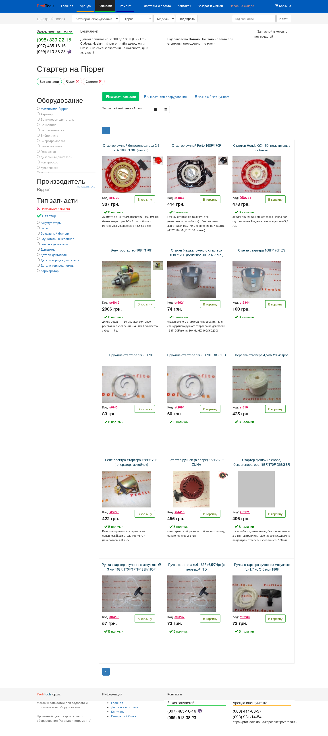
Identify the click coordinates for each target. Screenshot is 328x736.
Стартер (92, 81)
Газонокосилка (51, 146)
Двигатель (47, 249)
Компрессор (49, 162)
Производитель (66, 184)
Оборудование (60, 100)
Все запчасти (49, 81)
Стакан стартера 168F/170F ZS (261, 250)
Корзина (284, 5)
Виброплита (49, 135)
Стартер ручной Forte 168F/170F (196, 145)
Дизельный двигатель (56, 157)
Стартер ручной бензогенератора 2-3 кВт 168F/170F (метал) (131, 147)
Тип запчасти (57, 200)
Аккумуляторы (50, 222)
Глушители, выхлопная (57, 238)
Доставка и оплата (157, 5)
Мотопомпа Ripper (54, 108)
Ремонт (125, 5)
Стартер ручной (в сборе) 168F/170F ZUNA (196, 462)
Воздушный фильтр (54, 233)
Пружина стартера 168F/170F (131, 355)
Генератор (48, 151)
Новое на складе (242, 5)
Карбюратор (49, 270)
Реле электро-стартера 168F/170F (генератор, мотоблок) (131, 462)
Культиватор (49, 167)
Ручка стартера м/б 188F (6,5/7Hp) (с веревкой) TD (196, 566)
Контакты (184, 5)
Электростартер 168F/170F (131, 250)
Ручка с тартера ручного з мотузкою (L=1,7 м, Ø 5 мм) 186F (262, 566)
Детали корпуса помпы (57, 265)
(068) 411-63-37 (247, 711)
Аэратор (46, 114)
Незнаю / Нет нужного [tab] (213, 96)
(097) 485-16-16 (51, 45)
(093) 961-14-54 (247, 717)
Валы (44, 228)
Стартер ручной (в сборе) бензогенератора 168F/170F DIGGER (261, 462)
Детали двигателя (53, 254)
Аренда (85, 5)
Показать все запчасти (55, 209)
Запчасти (105, 5)
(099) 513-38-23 (51, 51)
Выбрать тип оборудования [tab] (167, 96)
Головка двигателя (54, 244)
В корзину (145, 199)
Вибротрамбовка (52, 140)
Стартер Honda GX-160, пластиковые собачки (261, 147)
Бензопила (48, 124)
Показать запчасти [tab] (122, 96)
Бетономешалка (52, 130)
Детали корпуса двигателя (59, 260)
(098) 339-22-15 (54, 39)
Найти (283, 18)
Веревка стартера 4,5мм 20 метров (262, 355)
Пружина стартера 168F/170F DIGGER (196, 355)
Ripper (71, 81)
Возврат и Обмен (210, 5)
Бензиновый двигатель (57, 119)
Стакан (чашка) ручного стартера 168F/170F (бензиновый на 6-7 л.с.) (196, 252)
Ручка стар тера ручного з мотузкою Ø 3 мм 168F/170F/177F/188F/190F (131, 566)
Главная (67, 5)
